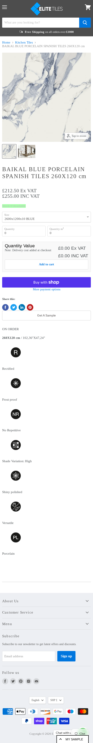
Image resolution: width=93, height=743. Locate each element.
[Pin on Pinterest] (30, 307)
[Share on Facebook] (5, 307)
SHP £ (53, 700)
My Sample (74, 739)
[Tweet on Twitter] (13, 307)
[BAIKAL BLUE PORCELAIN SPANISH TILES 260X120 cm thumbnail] (9, 151)
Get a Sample (46, 315)
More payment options (46, 289)
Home (6, 42)
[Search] (85, 23)
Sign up (66, 656)
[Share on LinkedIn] (22, 307)
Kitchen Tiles (24, 42)
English (35, 700)
